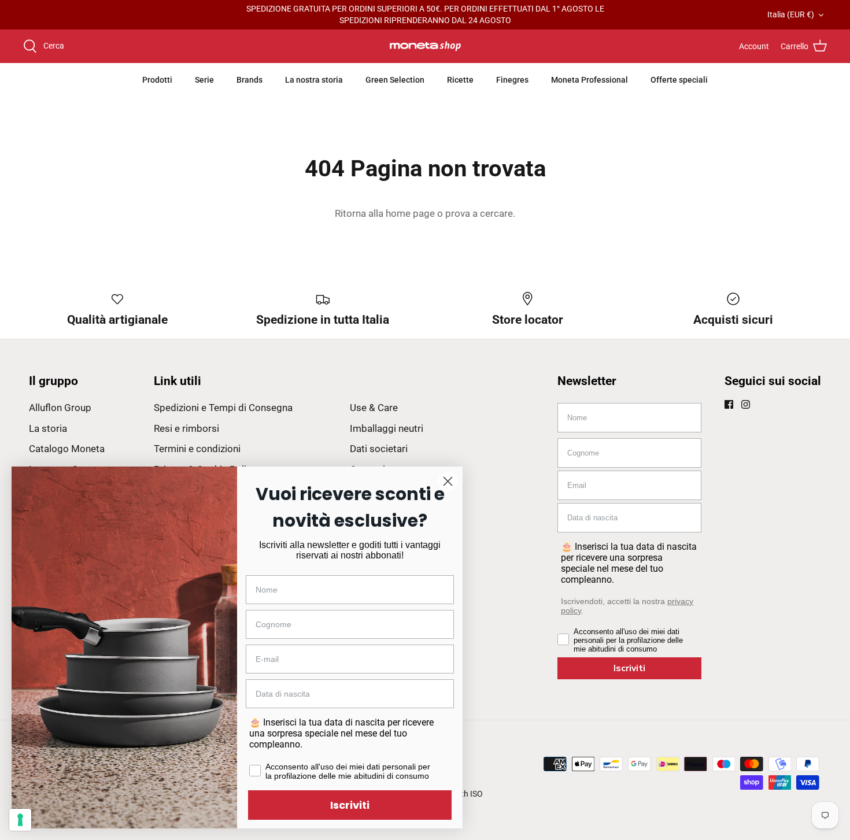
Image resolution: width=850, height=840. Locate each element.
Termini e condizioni (197, 448)
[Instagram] (745, 404)
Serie (204, 79)
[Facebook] (729, 404)
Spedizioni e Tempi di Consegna (223, 407)
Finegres (512, 79)
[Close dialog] (448, 481)
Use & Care (374, 407)
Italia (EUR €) (790, 14)
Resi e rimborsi (186, 428)
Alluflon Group (60, 407)
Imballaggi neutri (386, 428)
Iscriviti (629, 668)
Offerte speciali (679, 79)
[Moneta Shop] (425, 46)
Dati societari (379, 448)
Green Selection (394, 79)
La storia (48, 428)
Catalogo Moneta (67, 448)
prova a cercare (479, 213)
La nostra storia (314, 79)
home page (410, 213)
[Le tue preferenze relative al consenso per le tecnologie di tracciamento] (20, 820)
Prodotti (157, 79)
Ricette (460, 79)
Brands (249, 79)
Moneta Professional (589, 79)
